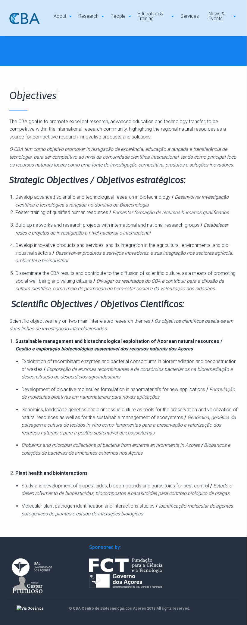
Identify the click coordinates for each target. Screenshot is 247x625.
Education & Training (150, 16)
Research (88, 16)
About (60, 16)
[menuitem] (61, 16)
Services (189, 16)
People (118, 16)
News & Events (216, 16)
